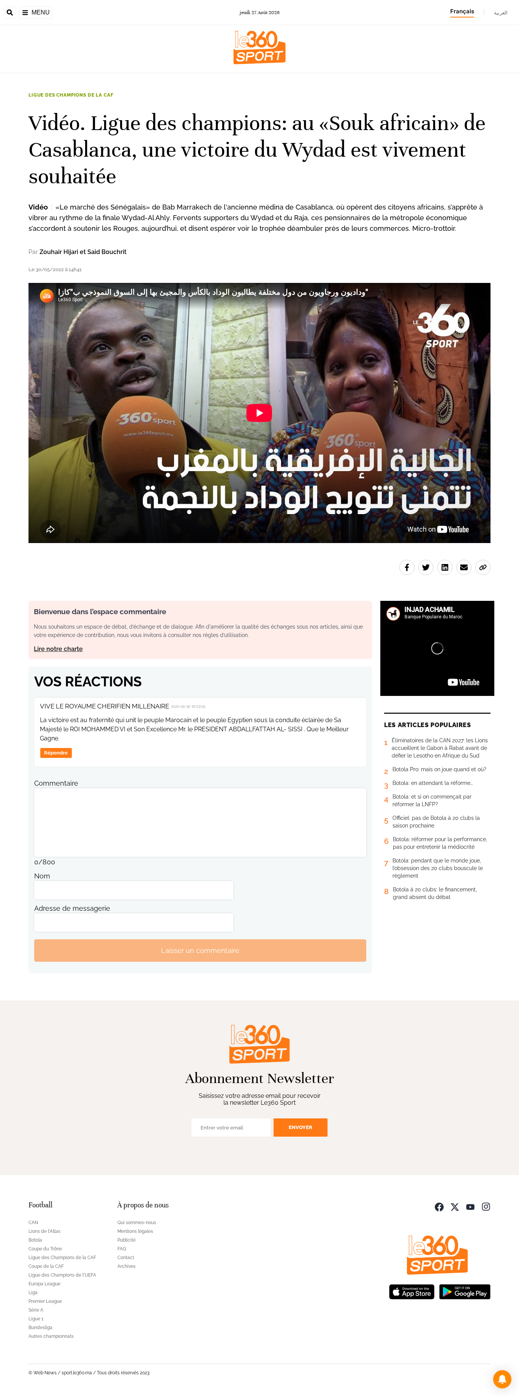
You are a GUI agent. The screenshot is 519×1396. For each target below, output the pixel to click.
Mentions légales (135, 1231)
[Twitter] (454, 1206)
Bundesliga (40, 1327)
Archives (126, 1266)
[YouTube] (470, 1206)
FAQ (121, 1248)
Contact (125, 1257)
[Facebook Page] (439, 1206)
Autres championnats (51, 1336)
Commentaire (56, 783)
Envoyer (300, 1127)
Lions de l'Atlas (44, 1231)
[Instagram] (486, 1206)
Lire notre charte (58, 649)
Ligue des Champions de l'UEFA (62, 1275)
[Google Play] (465, 1291)
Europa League (44, 1283)
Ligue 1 (35, 1318)
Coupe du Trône (45, 1248)
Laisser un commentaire (200, 950)
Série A (35, 1310)
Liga (33, 1292)
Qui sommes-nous (136, 1222)
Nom (42, 876)
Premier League (45, 1301)
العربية (501, 13)
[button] (502, 1379)
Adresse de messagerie (72, 908)
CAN (33, 1222)
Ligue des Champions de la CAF (70, 95)
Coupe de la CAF (46, 1266)
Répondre (56, 753)
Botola (35, 1240)
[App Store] (412, 1291)
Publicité (126, 1240)
